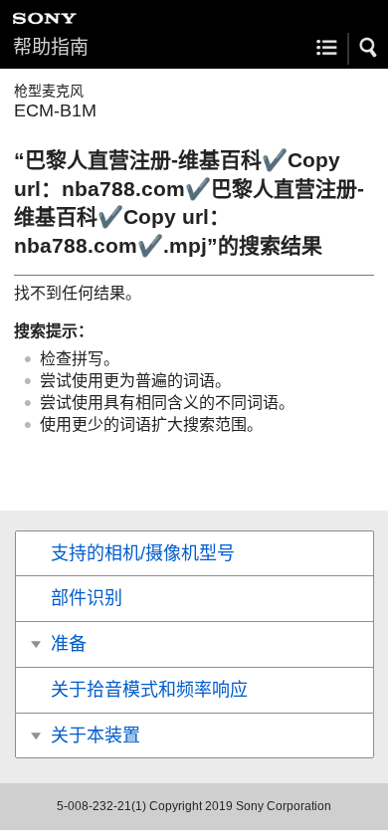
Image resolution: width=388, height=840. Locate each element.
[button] (369, 48)
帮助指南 (51, 47)
